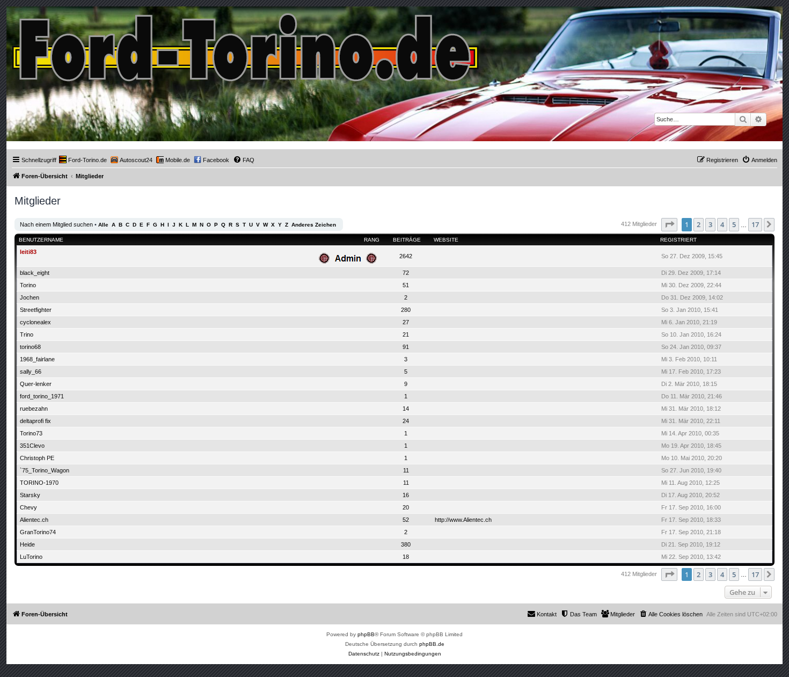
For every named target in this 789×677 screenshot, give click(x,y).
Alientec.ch (34, 519)
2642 (405, 256)
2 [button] (698, 224)
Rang (371, 240)
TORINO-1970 (39, 482)
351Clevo (32, 445)
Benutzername (41, 240)
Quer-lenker (36, 384)
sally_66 (30, 371)
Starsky (30, 495)
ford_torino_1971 (42, 396)
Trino (26, 334)
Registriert (678, 240)
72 (406, 273)
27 (406, 322)
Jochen (29, 297)
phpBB (366, 634)
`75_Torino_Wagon (44, 470)
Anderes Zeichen (313, 225)
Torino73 (31, 433)
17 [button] (755, 224)
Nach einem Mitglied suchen (56, 224)
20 (406, 507)
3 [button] (710, 224)
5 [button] (734, 224)
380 (406, 544)
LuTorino (31, 557)
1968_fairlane (37, 359)
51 (406, 285)
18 (406, 557)
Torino (28, 285)
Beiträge (407, 240)
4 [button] (722, 224)
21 (406, 334)
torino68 (30, 347)
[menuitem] (83, 160)
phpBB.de (431, 644)
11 (406, 470)
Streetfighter (36, 310)
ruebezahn (34, 408)
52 (406, 519)
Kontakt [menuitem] (547, 614)
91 (406, 347)
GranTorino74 (38, 532)
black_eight (34, 273)
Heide (27, 544)
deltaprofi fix (35, 421)
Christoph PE (37, 458)
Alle (103, 225)
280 (406, 310)
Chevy (28, 507)
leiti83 (28, 252)
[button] (669, 224)
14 (406, 408)
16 (406, 495)
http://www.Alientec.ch (463, 519)
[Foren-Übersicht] (246, 44)
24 (406, 421)
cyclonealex (35, 322)
